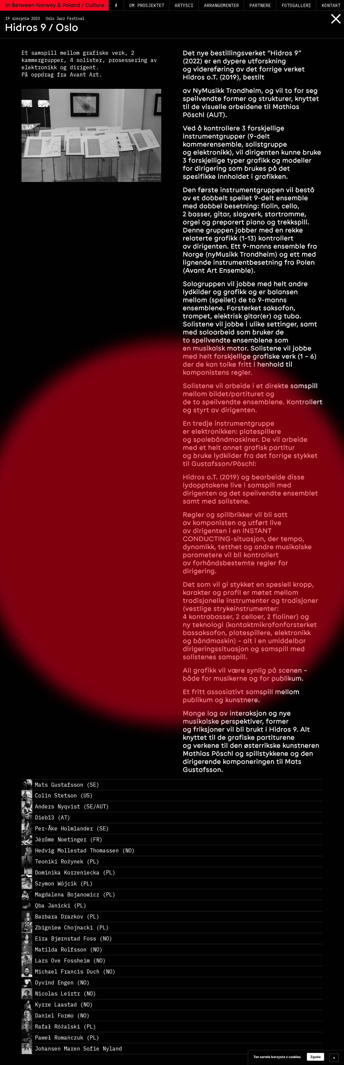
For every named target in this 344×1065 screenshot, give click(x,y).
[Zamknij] (332, 24)
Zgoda (315, 1057)
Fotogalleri (296, 5)
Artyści (184, 5)
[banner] (296, 1057)
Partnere (260, 5)
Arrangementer (221, 5)
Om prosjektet (146, 5)
